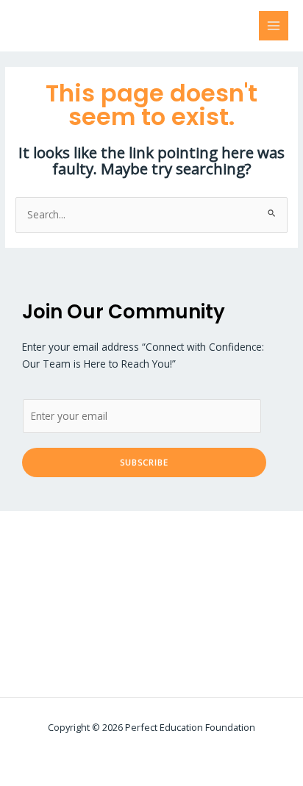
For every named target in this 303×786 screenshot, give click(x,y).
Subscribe (144, 462)
